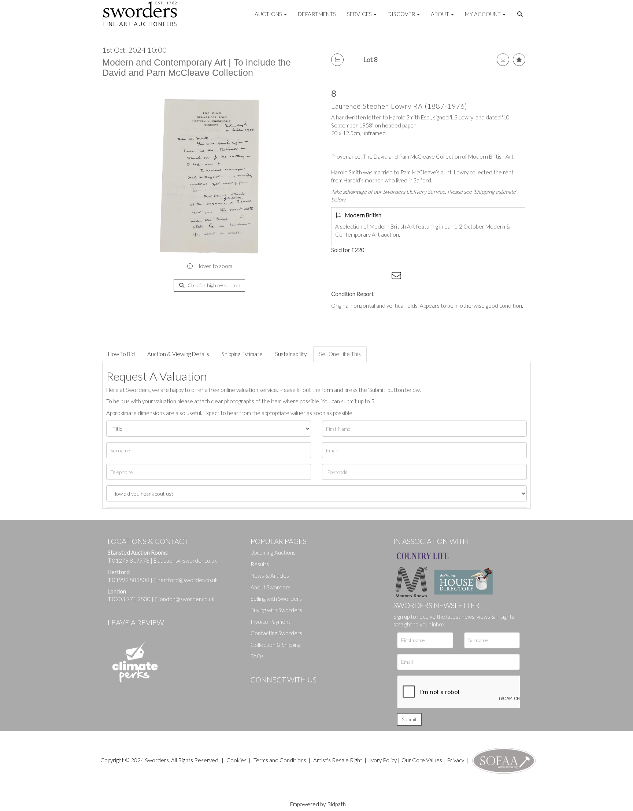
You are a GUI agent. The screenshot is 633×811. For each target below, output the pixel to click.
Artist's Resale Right (337, 760)
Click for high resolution (213, 285)
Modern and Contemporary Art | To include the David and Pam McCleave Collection (196, 67)
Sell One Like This (340, 354)
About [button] (440, 14)
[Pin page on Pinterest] (368, 277)
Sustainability (291, 354)
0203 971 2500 (131, 599)
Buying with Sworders (276, 610)
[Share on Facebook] (338, 277)
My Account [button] (483, 14)
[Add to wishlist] (519, 59)
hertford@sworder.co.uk (188, 580)
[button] (521, 14)
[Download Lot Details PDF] (503, 59)
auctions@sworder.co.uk (185, 560)
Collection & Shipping (275, 644)
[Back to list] (337, 59)
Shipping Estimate (242, 354)
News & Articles (270, 575)
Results (260, 564)
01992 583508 (130, 580)
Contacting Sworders (276, 633)
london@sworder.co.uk (184, 599)
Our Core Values (421, 760)
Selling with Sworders (276, 598)
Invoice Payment (270, 621)
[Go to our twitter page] (273, 692)
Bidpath (336, 804)
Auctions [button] (269, 14)
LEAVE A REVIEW (136, 622)
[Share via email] (397, 277)
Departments (317, 14)
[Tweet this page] (353, 277)
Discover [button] (402, 14)
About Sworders (270, 587)
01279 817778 (130, 560)
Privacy (455, 760)
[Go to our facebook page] (257, 692)
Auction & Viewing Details (178, 354)
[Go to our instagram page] (383, 277)
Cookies (236, 760)
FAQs (257, 656)
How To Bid (121, 354)
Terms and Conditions (280, 760)
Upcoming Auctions (273, 552)
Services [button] (360, 14)
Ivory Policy (383, 760)
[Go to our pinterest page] (287, 692)
